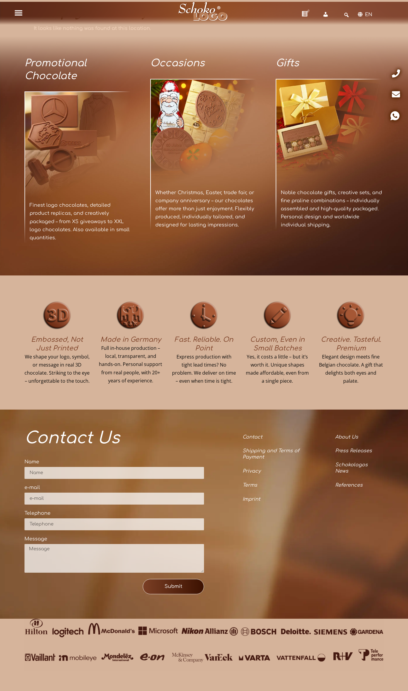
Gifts (287, 63)
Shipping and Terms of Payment (271, 454)
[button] (18, 12)
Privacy (252, 471)
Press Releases (353, 450)
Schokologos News (351, 468)
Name (31, 462)
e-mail (32, 487)
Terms (250, 485)
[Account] (325, 14)
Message (35, 539)
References (349, 485)
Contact (252, 437)
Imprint (251, 499)
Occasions (177, 63)
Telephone (37, 513)
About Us (346, 437)
